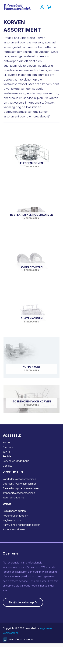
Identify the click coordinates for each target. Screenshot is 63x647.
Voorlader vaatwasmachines (19, 479)
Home (6, 442)
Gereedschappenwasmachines (21, 488)
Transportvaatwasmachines (19, 493)
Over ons (8, 447)
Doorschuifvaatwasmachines (20, 483)
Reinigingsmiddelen (14, 511)
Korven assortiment (14, 529)
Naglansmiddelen (13, 520)
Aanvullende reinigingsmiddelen (21, 524)
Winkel (6, 451)
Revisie (7, 456)
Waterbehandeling (13, 497)
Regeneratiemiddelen (15, 515)
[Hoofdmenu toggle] (55, 7)
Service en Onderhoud (16, 461)
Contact (7, 465)
